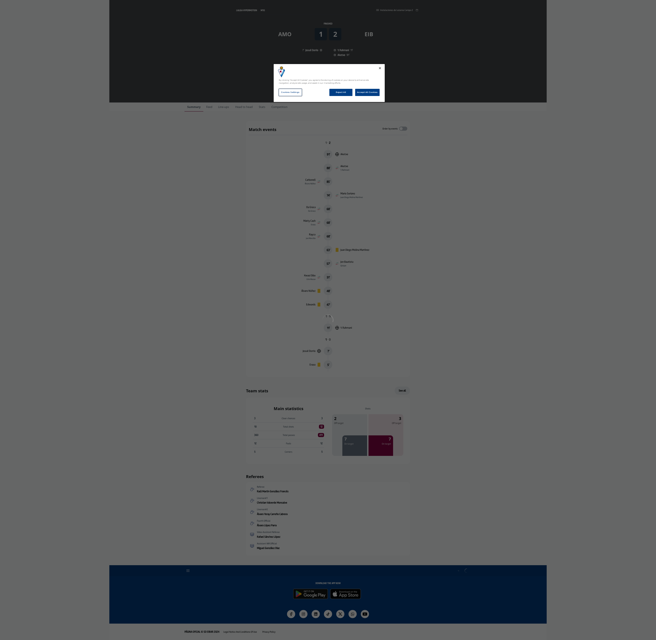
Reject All (341, 92)
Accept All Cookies (367, 92)
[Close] (380, 68)
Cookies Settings (290, 92)
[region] (329, 83)
